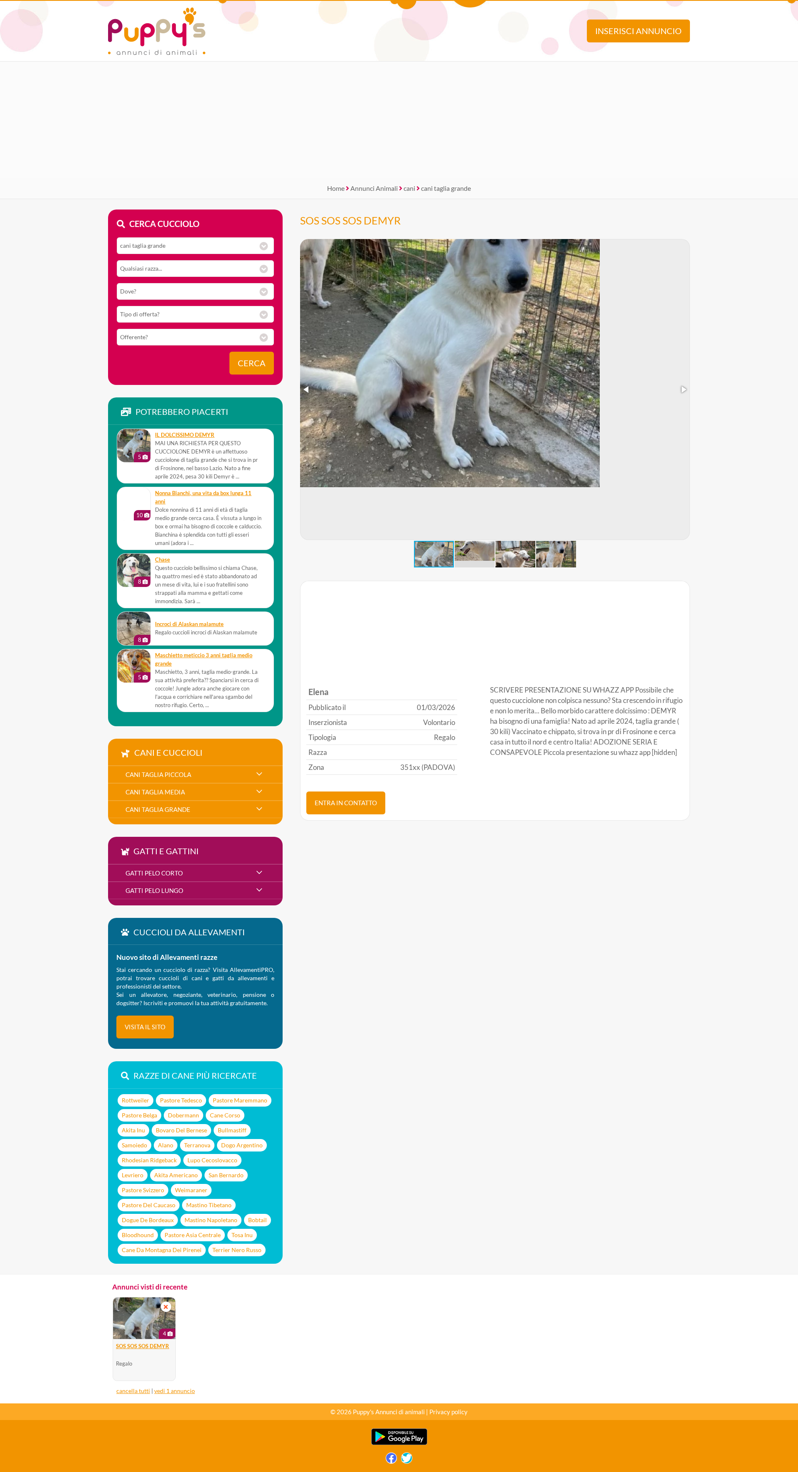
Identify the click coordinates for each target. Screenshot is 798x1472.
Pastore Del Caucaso (148, 1204)
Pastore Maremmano (240, 1100)
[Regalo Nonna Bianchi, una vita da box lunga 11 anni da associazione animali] (133, 503)
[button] (306, 389)
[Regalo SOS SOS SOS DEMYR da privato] (144, 1318)
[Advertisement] (399, 120)
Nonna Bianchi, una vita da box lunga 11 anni (203, 497)
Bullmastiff (232, 1130)
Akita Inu (133, 1130)
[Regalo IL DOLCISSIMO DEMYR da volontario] (133, 445)
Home (336, 188)
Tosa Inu (242, 1234)
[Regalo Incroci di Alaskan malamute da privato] (133, 628)
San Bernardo (226, 1175)
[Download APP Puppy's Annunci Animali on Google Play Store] (399, 1443)
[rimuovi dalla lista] (166, 1306)
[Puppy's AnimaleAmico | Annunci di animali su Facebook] (391, 1460)
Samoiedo (134, 1145)
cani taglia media (155, 792)
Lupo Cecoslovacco (212, 1160)
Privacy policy (448, 1411)
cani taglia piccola (158, 774)
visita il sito (145, 1027)
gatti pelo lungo (154, 890)
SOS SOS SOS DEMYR (350, 220)
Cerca (252, 363)
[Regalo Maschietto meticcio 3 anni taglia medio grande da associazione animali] (133, 666)
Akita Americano (176, 1175)
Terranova (197, 1145)
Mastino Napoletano (211, 1219)
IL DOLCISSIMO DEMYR (184, 435)
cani (409, 188)
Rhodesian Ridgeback (149, 1160)
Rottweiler (135, 1100)
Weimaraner (191, 1189)
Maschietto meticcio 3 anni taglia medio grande (203, 659)
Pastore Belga (139, 1115)
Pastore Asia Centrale (193, 1234)
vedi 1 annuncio (174, 1390)
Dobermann (183, 1115)
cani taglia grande (446, 188)
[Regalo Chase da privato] (133, 570)
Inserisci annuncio (638, 31)
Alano (165, 1145)
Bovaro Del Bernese (181, 1130)
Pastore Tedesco (181, 1100)
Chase (162, 560)
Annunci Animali (374, 188)
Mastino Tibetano (209, 1204)
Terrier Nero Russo (236, 1249)
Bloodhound (138, 1234)
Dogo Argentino (242, 1145)
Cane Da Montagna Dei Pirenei (162, 1249)
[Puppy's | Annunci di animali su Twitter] (406, 1460)
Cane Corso (225, 1115)
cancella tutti (133, 1390)
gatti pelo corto (154, 873)
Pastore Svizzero (143, 1189)
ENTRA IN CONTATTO (346, 802)
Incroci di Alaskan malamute (189, 624)
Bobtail (257, 1219)
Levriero (132, 1175)
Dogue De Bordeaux (148, 1219)
